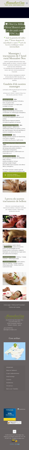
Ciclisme (8, 379)
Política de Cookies (14, 307)
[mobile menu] (26, 3)
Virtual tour (9, 386)
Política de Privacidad (18, 305)
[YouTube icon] (13, 444)
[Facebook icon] (10, 444)
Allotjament (9, 367)
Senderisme (9, 382)
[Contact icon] (18, 444)
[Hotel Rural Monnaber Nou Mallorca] (14, 3)
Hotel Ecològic (10, 376)
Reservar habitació (11, 370)
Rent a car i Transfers (12, 389)
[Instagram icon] (15, 444)
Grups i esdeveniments (12, 373)
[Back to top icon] (14, 431)
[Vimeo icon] (12, 444)
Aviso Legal (7, 305)
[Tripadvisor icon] (17, 444)
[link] (14, 185)
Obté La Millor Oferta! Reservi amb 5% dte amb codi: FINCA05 (14, 28)
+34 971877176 (9, 328)
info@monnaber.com (11, 329)
